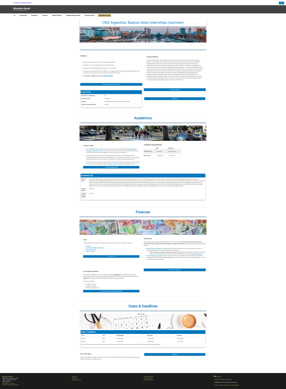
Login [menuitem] (281, 3)
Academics (34, 15)
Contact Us (75, 378)
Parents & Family (148, 376)
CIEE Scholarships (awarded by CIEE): (157, 256)
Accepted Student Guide (73, 15)
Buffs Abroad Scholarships (154, 248)
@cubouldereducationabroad (10, 385)
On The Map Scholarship (106, 76)
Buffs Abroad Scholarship (116, 164)
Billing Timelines (90, 251)
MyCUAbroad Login (104, 15)
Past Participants (148, 380)
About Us (74, 376)
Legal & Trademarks (224, 385)
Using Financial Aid (91, 249)
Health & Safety (56, 15)
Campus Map (235, 385)
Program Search (76, 380)
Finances (45, 15)
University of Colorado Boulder (223, 379)
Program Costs (111, 256)
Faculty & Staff (148, 378)
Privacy (216, 385)
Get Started (23, 15)
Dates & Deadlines (143, 306)
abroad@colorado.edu (8, 383)
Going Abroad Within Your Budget (95, 248)
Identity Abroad (89, 15)
